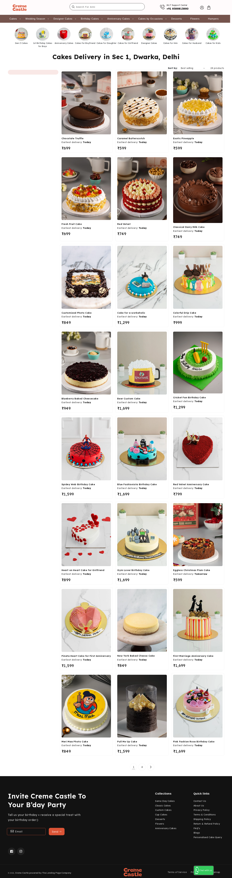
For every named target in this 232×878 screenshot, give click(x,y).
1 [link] (133, 767)
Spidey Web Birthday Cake (78, 484)
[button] (208, 7)
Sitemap (215, 872)
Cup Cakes (161, 814)
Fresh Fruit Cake (72, 224)
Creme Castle (22, 873)
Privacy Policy (201, 810)
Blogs (196, 832)
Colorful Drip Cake (184, 312)
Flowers (195, 18)
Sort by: (173, 68)
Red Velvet (124, 224)
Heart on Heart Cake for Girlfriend (83, 570)
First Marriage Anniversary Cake (193, 656)
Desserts (176, 18)
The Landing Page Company (56, 873)
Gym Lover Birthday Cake (133, 570)
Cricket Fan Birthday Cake (189, 397)
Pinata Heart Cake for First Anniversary (86, 656)
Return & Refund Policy (206, 823)
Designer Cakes (63, 18)
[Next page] (150, 767)
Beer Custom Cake (128, 398)
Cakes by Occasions (150, 18)
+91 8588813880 (178, 8)
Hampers (213, 18)
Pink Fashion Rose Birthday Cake (194, 741)
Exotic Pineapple (183, 138)
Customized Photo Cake (77, 312)
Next (224, 38)
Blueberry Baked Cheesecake (80, 398)
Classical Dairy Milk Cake (189, 227)
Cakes (13, 18)
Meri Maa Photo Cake (75, 741)
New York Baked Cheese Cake (136, 655)
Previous (5, 38)
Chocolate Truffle (72, 138)
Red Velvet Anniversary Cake (191, 484)
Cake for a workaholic (131, 312)
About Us (198, 805)
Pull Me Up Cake (127, 741)
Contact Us (199, 801)
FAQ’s (196, 828)
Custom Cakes (163, 810)
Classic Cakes (163, 805)
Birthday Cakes (90, 18)
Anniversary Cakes (118, 18)
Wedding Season (35, 18)
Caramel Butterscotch (131, 138)
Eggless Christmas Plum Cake (191, 570)
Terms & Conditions (204, 814)
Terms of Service (177, 872)
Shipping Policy (202, 819)
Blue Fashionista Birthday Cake (137, 484)
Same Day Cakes (165, 801)
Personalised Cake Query (207, 837)
